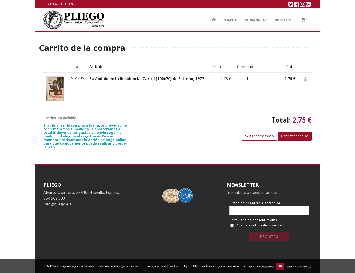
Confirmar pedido (294, 136)
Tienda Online (255, 20)
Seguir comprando (259, 136)
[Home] (74, 19)
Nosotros (283, 20)
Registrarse (54, 4)
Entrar (70, 4)
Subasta (230, 20)
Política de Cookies (298, 266)
